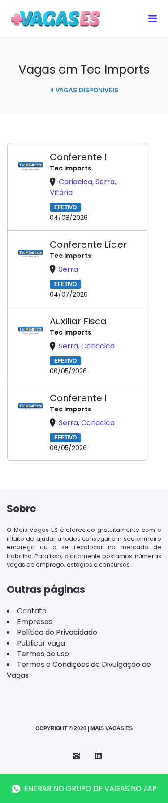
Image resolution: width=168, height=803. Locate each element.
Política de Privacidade (57, 632)
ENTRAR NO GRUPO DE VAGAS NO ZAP (90, 788)
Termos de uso (43, 654)
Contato (32, 611)
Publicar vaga (41, 643)
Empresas (34, 622)
